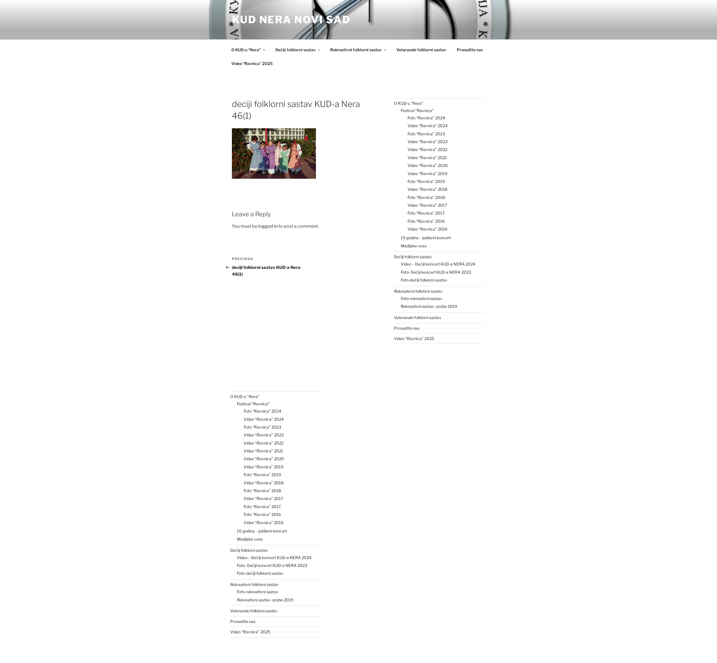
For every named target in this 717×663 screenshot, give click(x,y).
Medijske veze (414, 245)
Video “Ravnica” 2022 (427, 149)
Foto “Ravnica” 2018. (427, 197)
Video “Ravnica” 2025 (252, 63)
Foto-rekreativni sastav (421, 298)
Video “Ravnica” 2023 (428, 141)
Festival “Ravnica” (417, 110)
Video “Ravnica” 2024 (428, 125)
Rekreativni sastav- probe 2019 (429, 306)
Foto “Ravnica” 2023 (426, 133)
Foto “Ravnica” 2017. (426, 213)
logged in (268, 226)
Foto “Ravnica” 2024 (426, 117)
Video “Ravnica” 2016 (427, 229)
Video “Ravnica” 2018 (427, 189)
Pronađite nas (470, 49)
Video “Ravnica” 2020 (428, 165)
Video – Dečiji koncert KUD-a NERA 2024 (438, 264)
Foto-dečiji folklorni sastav (424, 280)
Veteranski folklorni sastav (421, 49)
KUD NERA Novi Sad (291, 19)
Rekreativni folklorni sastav (356, 49)
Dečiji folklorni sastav (295, 49)
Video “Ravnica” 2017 (427, 205)
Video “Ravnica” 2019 (427, 173)
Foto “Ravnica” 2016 (426, 221)
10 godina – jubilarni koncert (426, 237)
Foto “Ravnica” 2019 (426, 181)
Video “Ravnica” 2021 (427, 157)
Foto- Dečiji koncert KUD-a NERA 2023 (436, 272)
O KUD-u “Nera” (246, 49)
